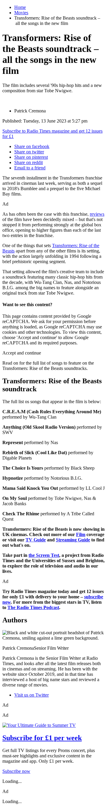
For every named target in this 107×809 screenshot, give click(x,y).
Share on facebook (31, 146)
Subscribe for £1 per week (42, 738)
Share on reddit (28, 162)
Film (80, 534)
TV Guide (36, 539)
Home (20, 7)
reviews (97, 214)
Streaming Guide (73, 539)
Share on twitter (29, 151)
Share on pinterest (31, 157)
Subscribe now (16, 771)
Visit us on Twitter (31, 694)
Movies (21, 12)
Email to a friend (29, 167)
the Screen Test (44, 555)
